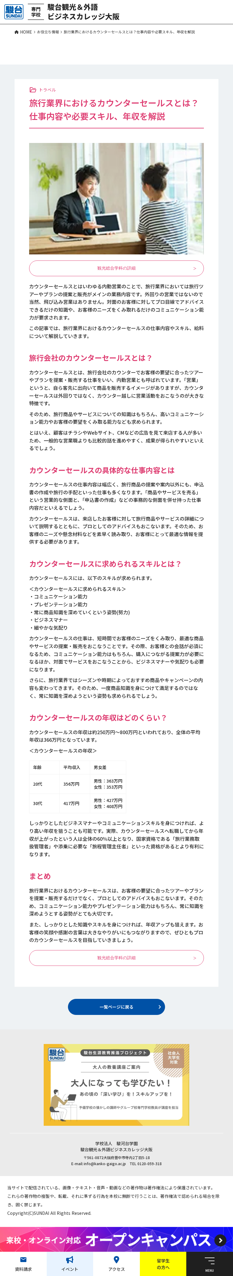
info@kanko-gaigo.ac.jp (105, 1163)
